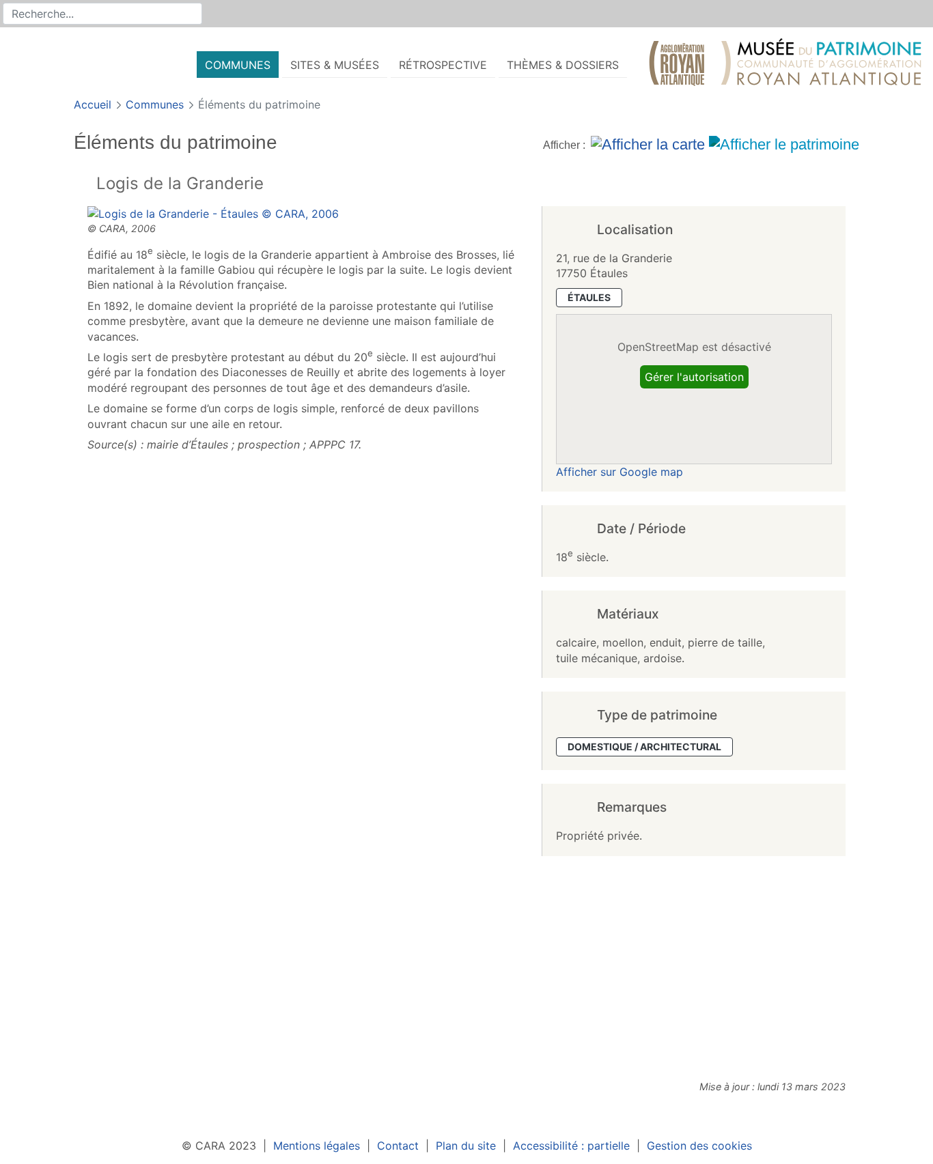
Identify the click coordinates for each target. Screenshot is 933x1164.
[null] (85, 185)
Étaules (589, 297)
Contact (398, 1145)
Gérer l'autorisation (694, 377)
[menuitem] (238, 64)
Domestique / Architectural (644, 746)
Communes (156, 104)
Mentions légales (316, 1145)
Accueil (94, 104)
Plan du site (466, 1145)
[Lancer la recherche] (192, 13)
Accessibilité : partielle (571, 1145)
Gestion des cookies (699, 1145)
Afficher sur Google (619, 472)
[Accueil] (785, 64)
